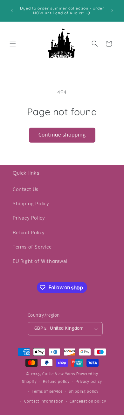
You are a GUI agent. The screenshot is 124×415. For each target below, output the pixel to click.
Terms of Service (32, 247)
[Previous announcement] (12, 11)
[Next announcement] (112, 11)
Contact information (43, 402)
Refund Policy (29, 233)
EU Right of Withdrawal (40, 261)
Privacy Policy (29, 218)
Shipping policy (84, 392)
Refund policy (56, 382)
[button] (13, 44)
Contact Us (25, 189)
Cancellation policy (88, 402)
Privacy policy (89, 382)
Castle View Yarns (58, 374)
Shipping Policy (31, 204)
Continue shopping (62, 135)
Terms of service (47, 392)
